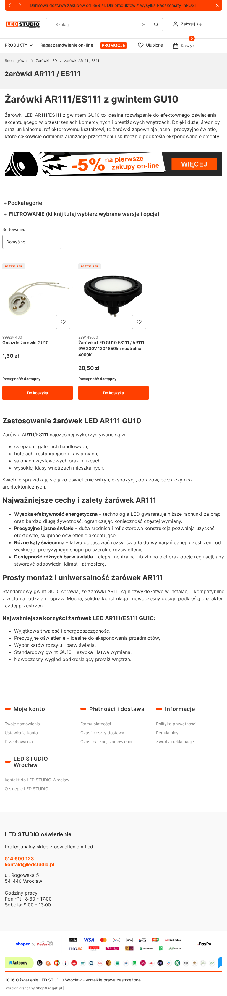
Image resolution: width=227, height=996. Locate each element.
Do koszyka (37, 392)
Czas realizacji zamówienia (106, 741)
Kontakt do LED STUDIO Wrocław (37, 779)
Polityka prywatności (176, 723)
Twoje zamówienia (22, 723)
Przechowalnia (19, 741)
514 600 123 (19, 858)
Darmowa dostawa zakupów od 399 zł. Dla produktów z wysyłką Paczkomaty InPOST (113, 5)
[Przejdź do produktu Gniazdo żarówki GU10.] (37, 296)
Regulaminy (167, 732)
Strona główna (17, 60)
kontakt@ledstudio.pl (29, 864)
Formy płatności (95, 723)
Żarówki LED (46, 60)
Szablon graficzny (33, 988)
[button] (217, 5)
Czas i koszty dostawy (102, 732)
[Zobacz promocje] (113, 164)
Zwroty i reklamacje (175, 741)
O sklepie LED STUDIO (26, 788)
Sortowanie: (13, 229)
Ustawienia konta (21, 732)
